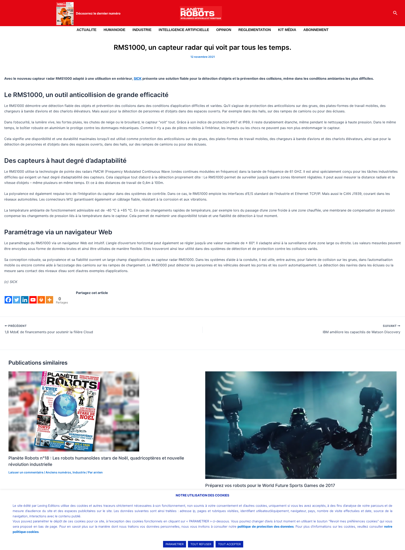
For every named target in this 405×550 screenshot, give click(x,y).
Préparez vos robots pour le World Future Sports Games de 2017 (270, 485)
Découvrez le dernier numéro (98, 13)
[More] (49, 299)
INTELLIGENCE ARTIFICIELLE (184, 30)
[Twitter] (16, 299)
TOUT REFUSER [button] (200, 544)
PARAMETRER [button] (175, 544)
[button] (395, 13)
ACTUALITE (86, 30)
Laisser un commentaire (25, 472)
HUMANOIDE (114, 30)
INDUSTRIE (141, 30)
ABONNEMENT (315, 30)
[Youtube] (33, 299)
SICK (138, 78)
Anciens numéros (58, 472)
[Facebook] (8, 299)
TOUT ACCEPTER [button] (229, 544)
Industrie (79, 472)
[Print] (41, 299)
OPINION (223, 30)
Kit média (287, 30)
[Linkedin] (24, 299)
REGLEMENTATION (254, 30)
